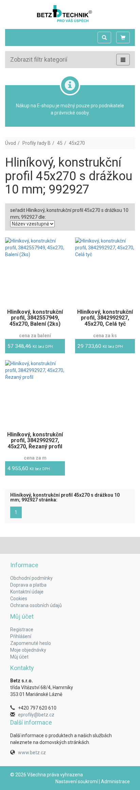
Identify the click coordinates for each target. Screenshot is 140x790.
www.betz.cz (32, 752)
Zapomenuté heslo (30, 643)
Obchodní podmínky (31, 578)
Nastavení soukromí (76, 781)
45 (60, 143)
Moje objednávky (28, 650)
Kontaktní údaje (26, 591)
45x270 (77, 143)
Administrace (115, 781)
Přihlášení (20, 636)
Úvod (10, 143)
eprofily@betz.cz (36, 714)
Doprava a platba (28, 585)
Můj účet (19, 657)
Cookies (18, 598)
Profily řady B (36, 143)
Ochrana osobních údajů (36, 605)
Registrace (21, 629)
